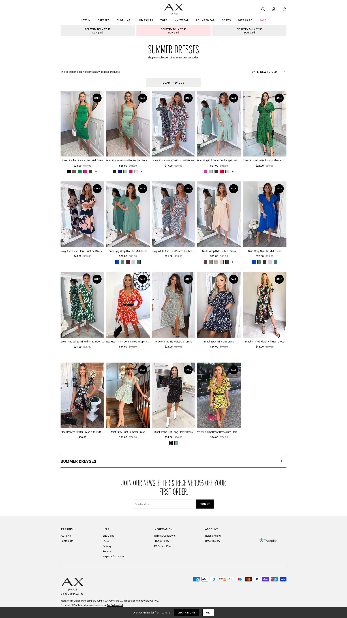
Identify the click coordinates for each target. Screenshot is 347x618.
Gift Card (245, 20)
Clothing (123, 20)
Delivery (107, 546)
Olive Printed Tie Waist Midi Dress (173, 341)
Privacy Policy (161, 541)
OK (208, 612)
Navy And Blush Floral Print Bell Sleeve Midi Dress (82, 251)
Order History (212, 541)
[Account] (270, 9)
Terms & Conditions (164, 535)
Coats (226, 20)
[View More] (96, 171)
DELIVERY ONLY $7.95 (97, 30)
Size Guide (108, 535)
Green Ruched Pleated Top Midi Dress (82, 160)
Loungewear (205, 20)
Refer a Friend (213, 535)
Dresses (103, 20)
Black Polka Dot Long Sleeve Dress (173, 432)
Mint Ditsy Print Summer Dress (128, 432)
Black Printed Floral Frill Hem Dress (264, 341)
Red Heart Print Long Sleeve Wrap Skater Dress (128, 341)
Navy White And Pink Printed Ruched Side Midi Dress (173, 251)
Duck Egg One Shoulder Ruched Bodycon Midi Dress (128, 160)
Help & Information (113, 556)
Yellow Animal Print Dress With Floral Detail (219, 432)
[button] (173, 461)
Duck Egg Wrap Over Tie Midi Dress (128, 251)
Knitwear (182, 20)
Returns (107, 551)
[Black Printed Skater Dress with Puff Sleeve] (82, 395)
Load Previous (173, 82)
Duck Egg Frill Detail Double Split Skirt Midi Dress (219, 160)
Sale (263, 20)
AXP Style (66, 535)
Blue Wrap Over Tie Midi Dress (264, 251)
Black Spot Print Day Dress (219, 341)
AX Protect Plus (162, 546)
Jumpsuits (145, 20)
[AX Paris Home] (173, 9)
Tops (164, 20)
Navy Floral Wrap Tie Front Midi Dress (173, 160)
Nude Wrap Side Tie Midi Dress (219, 251)
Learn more (186, 612)
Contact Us (67, 541)
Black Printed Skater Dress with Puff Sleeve (82, 432)
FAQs (106, 541)
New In (85, 20)
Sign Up (205, 504)
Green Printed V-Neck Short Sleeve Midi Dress (264, 160)
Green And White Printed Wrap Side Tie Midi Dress (82, 341)
